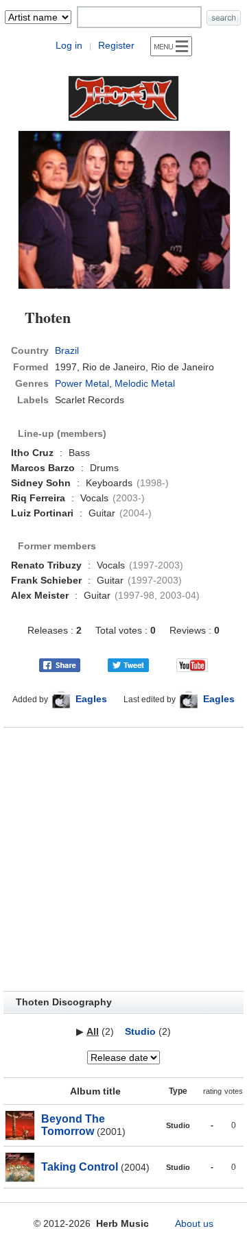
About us (194, 1223)
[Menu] (171, 46)
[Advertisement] (123, 859)
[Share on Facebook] (59, 664)
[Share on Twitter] (128, 664)
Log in (69, 45)
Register (116, 45)
